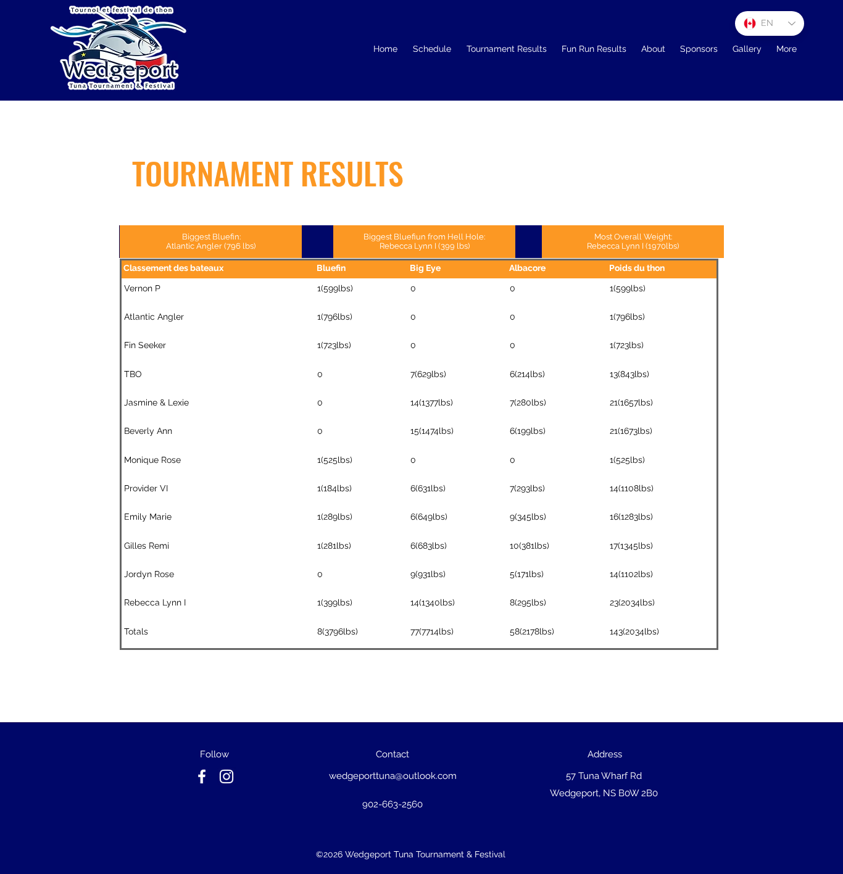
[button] (506, 49)
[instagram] (226, 776)
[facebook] (202, 776)
